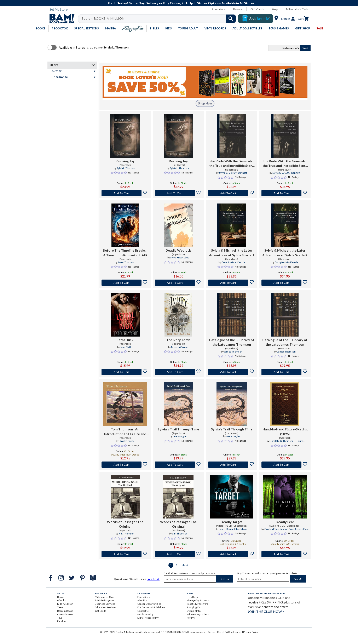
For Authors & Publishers (151, 607)
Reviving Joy (125, 161)
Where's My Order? (198, 614)
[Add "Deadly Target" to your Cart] (231, 554)
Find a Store (143, 596)
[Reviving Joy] (125, 136)
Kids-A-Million (65, 603)
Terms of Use (215, 632)
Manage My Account (198, 600)
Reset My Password (197, 603)
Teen (60, 607)
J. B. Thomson (126, 533)
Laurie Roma (226, 529)
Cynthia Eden (271, 529)
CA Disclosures (233, 632)
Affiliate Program (104, 600)
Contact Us (143, 610)
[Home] (60, 18)
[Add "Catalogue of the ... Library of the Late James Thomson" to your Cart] (231, 372)
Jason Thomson (126, 262)
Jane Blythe (126, 347)
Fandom (62, 621)
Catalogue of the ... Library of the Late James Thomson (231, 342)
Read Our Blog (145, 614)
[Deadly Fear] (285, 497)
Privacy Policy (250, 632)
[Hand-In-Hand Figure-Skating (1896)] (284, 404)
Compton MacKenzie (233, 262)
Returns (191, 617)
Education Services (105, 607)
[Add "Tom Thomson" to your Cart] (125, 465)
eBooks (61, 600)
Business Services (105, 603)
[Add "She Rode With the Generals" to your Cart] (231, 193)
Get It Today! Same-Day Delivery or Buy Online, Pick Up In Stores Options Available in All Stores (181, 3)
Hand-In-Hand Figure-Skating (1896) (284, 431)
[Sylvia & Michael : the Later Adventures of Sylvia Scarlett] (231, 225)
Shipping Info (194, 610)
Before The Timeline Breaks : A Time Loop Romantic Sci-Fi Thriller (125, 252)
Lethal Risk (125, 340)
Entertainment (65, 614)
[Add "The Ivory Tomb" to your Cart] (178, 372)
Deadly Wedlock (178, 250)
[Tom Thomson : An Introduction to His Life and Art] (125, 404)
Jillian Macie (240, 529)
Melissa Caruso (179, 347)
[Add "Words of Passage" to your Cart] (125, 554)
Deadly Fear (285, 522)
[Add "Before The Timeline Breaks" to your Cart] (125, 283)
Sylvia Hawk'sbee (179, 257)
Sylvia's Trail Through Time (178, 429)
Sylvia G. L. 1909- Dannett (233, 172)
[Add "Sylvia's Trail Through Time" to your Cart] (178, 465)
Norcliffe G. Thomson (282, 440)
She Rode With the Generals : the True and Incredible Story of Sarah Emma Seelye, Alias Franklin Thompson (231, 163)
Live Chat (153, 579)
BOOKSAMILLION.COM (174, 632)
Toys (59, 617)
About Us (142, 600)
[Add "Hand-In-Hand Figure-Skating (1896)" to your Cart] (284, 465)
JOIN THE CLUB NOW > (266, 611)
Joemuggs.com (197, 632)
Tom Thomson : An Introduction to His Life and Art (125, 431)
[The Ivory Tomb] (178, 315)
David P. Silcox (126, 440)
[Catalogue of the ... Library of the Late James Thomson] (231, 315)
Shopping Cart (194, 607)
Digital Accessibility (147, 617)
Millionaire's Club (297, 9)
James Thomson (233, 351)
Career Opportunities (149, 603)
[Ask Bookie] (255, 18)
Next (185, 565)
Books (60, 596)
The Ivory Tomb (178, 340)
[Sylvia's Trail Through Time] (178, 404)
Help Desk (192, 596)
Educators (218, 9)
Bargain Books (65, 610)
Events (237, 9)
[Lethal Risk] (125, 315)
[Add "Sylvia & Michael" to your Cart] (231, 283)
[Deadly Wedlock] (178, 225)
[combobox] (159, 19)
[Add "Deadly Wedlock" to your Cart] (178, 283)
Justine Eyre (287, 529)
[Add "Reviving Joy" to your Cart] (125, 193)
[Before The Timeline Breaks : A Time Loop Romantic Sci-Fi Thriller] (125, 225)
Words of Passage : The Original (125, 524)
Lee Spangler (180, 436)
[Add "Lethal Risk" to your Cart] (125, 372)
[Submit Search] (231, 19)
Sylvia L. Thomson (126, 168)
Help (275, 9)
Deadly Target (232, 522)
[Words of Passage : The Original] (125, 497)
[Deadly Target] (231, 497)
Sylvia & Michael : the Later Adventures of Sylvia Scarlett (231, 252)
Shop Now (205, 103)
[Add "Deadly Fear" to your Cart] (284, 554)
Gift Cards (257, 9)
